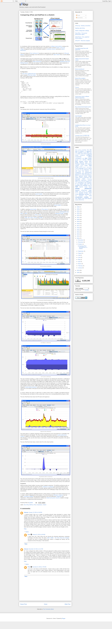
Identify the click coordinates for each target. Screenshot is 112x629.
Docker (90, 159)
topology (87, 194)
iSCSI (78, 169)
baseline (84, 152)
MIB (91, 173)
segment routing (83, 186)
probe (76, 182)
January (80, 267)
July (79, 255)
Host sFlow (26, 504)
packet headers (39, 194)
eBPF (90, 161)
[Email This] (39, 503)
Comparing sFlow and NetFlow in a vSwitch (37, 15)
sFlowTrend (84, 190)
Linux (79, 171)
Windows (90, 198)
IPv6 (76, 169)
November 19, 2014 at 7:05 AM (39, 566)
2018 (78, 223)
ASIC (76, 152)
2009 (78, 272)
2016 (78, 227)
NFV (91, 177)
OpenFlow (77, 180)
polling (87, 181)
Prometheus (81, 182)
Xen (83, 199)
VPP (76, 198)
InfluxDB (81, 168)
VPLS (31, 217)
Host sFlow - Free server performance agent (81, 33)
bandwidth (80, 152)
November (81, 242)
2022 (78, 215)
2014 (78, 232)
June (79, 257)
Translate (86, 289)
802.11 (76, 149)
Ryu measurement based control (83, 106)
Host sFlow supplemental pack (29, 73)
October (80, 244)
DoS (76, 161)
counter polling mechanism (31, 387)
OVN (76, 181)
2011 (78, 238)
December (81, 240)
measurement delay (79, 173)
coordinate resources (51, 49)
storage (86, 192)
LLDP (21, 213)
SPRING (90, 191)
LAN (76, 171)
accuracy (84, 149)
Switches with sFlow (80, 28)
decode (76, 159)
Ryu (91, 184)
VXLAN (35, 217)
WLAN (80, 199)
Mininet (77, 175)
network (85, 176)
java (82, 169)
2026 (78, 207)
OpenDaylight (78, 116)
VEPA (90, 195)
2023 (78, 213)
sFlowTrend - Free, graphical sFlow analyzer (82, 37)
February (80, 265)
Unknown (26, 512)
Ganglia (82, 164)
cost (83, 158)
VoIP (91, 197)
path (80, 181)
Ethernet (82, 162)
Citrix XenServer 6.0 (34, 53)
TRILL (90, 194)
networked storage (59, 213)
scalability (85, 185)
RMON (78, 184)
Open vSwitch (57, 54)
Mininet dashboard (79, 69)
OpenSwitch (84, 180)
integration (85, 168)
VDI (86, 195)
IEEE (88, 167)
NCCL (76, 176)
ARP (26, 213)
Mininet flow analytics (80, 78)
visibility (86, 197)
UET (76, 195)
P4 (78, 181)
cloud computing (88, 153)
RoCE (81, 184)
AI (78, 151)
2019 (78, 221)
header (86, 165)
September (81, 251)
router (85, 184)
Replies (27, 531)
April (79, 261)
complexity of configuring (47, 486)
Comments (80, 17)
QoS (85, 182)
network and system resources (53, 497)
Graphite (77, 165)
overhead (90, 180)
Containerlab (78, 156)
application (89, 151)
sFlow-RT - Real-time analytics (82, 40)
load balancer (85, 171)
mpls (29, 217)
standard (81, 192)
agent (76, 151)
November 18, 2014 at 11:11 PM (36, 549)
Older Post (67, 604)
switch (90, 192)
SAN (81, 185)
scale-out (90, 185)
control (90, 156)
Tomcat (77, 87)
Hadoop (81, 165)
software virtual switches (56, 46)
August (80, 253)
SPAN (80, 191)
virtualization (39, 504)
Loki (91, 171)
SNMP (90, 190)
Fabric (86, 162)
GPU (86, 164)
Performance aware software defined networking (82, 97)
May (79, 259)
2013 (78, 234)
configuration (59, 496)
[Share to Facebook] (43, 503)
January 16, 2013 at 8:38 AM (38, 534)
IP (88, 168)
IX (80, 169)
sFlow (34, 504)
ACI (88, 149)
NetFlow (31, 504)
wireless (77, 199)
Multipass (89, 175)
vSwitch (44, 504)
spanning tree (84, 191)
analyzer (82, 151)
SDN (76, 186)
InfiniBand (77, 168)
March (80, 263)
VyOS (83, 198)
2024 (78, 211)
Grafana (90, 164)
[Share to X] (41, 503)
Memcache (87, 173)
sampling (77, 185)
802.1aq (79, 149)
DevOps (85, 159)
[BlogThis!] (40, 503)
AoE (40, 214)
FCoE (36, 214)
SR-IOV (76, 192)
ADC (91, 149)
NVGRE (41, 217)
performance (83, 181)
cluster (76, 155)
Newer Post (23, 604)
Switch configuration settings (82, 30)
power (90, 181)
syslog (76, 194)
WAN (86, 198)
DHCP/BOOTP (63, 212)
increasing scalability (28, 496)
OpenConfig (89, 178)
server (90, 186)
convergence (78, 158)
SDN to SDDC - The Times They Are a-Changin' (58, 537)
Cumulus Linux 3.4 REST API (82, 135)
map (83, 172)
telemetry (81, 194)
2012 (78, 236)
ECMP (76, 162)
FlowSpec (77, 164)
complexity (82, 155)
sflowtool (77, 190)
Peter (29, 534)
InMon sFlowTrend (37, 61)
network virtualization (84, 177)
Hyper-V (84, 167)
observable (77, 178)
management (78, 172)
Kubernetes (86, 169)
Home (45, 604)
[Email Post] (36, 502)
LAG (91, 169)
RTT (88, 184)
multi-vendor (84, 175)
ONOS (83, 178)
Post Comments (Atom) (48, 609)
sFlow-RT (88, 188)
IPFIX (90, 168)
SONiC (76, 191)
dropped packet (83, 161)
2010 (78, 270)
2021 (78, 217)
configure (89, 155)
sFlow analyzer (44, 209)
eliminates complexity (58, 495)
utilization (81, 195)
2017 (78, 225)
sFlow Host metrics (32, 75)
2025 (78, 209)
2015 (78, 229)
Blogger (63, 618)
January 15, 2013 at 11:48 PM (35, 512)
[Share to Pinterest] (44, 503)
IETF (90, 167)
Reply (25, 528)
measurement (88, 172)
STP (67, 212)
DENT (80, 159)
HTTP (80, 167)
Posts (78, 15)
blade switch (80, 153)
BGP (88, 152)
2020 (78, 219)
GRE (26, 217)
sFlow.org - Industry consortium (82, 25)
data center (88, 158)
